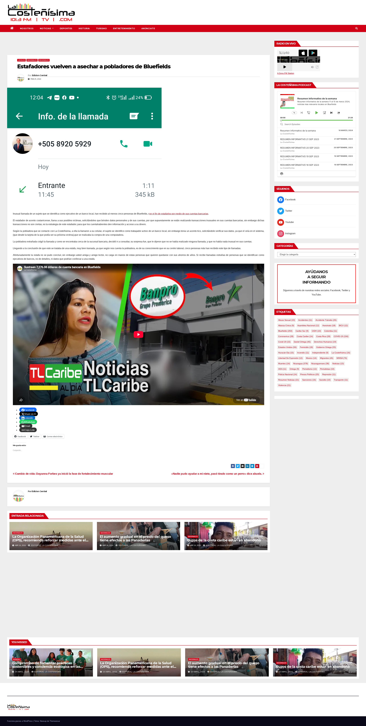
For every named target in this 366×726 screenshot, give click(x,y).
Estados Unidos (287, 347)
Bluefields (285, 331)
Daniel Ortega (302, 342)
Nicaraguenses (320, 363)
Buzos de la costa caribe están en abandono (224, 540)
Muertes (284, 363)
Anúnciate (148, 28)
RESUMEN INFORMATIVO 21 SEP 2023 (299, 139)
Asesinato (329, 325)
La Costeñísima (341, 352)
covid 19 (284, 342)
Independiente (320, 352)
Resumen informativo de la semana (298, 130)
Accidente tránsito (326, 320)
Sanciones (309, 380)
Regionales (44, 60)
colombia (330, 331)
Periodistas (327, 369)
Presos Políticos (309, 374)
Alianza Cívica (286, 325)
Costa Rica (323, 336)
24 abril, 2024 (22, 672)
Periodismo (309, 369)
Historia (84, 28)
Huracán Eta (286, 352)
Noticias (46, 28)
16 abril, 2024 (110, 672)
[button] (356, 28)
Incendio (303, 352)
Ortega (294, 369)
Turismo (101, 28)
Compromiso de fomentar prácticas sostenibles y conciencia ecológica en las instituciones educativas (46, 666)
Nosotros (27, 28)
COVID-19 (341, 336)
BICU (343, 325)
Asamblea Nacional (308, 325)
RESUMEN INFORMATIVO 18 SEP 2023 (299, 165)
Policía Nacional (287, 374)
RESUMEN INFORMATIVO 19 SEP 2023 (299, 156)
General (16, 659)
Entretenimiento (124, 28)
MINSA (342, 358)
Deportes (66, 28)
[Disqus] (138, 591)
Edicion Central (39, 75)
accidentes (305, 320)
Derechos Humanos (325, 342)
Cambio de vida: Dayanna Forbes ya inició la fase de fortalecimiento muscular (63, 473)
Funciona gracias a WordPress (20, 721)
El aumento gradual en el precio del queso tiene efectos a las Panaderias (135, 538)
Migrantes (326, 358)
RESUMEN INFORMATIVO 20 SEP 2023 (299, 147)
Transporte (341, 380)
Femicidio (306, 347)
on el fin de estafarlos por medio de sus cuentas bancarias (178, 213)
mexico (311, 358)
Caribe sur (302, 331)
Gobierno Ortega (326, 347)
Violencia (284, 385)
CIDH (316, 331)
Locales (21, 60)
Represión (329, 374)
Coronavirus (286, 336)
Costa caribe (305, 336)
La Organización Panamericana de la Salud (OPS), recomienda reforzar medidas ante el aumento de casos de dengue (49, 540)
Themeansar (55, 721)
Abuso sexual (286, 320)
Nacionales (32, 60)
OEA (282, 369)
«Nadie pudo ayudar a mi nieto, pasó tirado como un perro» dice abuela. (217, 473)
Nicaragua (300, 363)
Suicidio (325, 380)
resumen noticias (288, 380)
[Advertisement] (138, 47)
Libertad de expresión (290, 358)
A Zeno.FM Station (285, 73)
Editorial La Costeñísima (44, 545)
